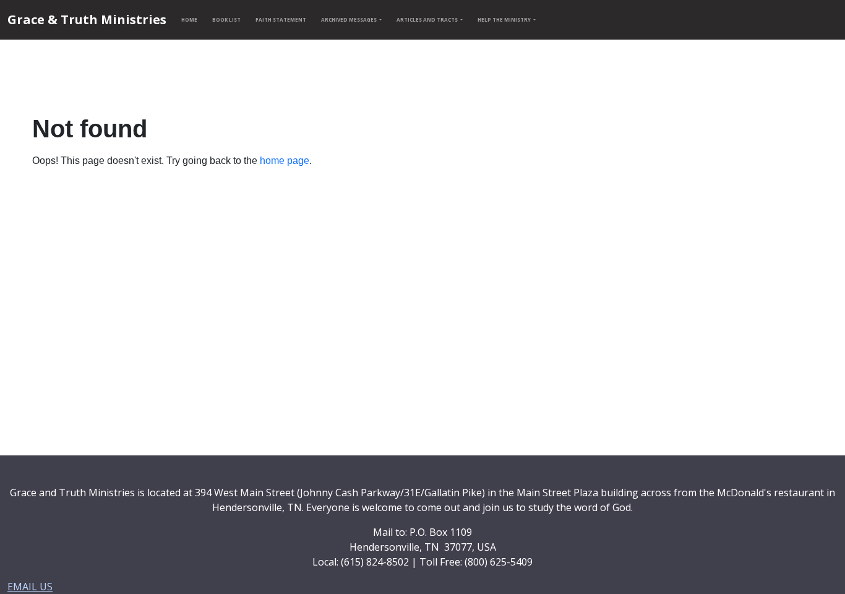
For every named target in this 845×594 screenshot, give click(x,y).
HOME (189, 19)
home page (284, 160)
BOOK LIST (226, 19)
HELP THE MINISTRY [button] (505, 19)
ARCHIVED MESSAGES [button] (349, 19)
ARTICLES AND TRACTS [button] (428, 19)
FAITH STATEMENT (280, 19)
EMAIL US (30, 586)
